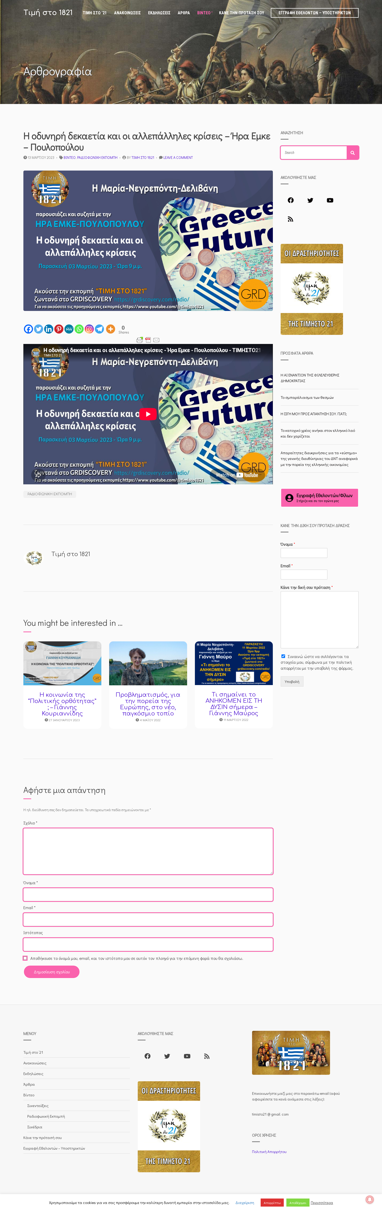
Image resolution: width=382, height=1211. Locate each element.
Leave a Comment (178, 157)
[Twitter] (38, 329)
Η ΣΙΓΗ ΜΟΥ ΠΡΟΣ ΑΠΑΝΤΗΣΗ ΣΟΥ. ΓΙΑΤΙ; (314, 413)
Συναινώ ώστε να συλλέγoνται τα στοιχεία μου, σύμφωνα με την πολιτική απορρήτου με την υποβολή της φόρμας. (317, 662)
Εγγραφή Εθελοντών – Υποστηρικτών (315, 12)
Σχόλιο (30, 822)
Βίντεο (203, 12)
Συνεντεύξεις (38, 1105)
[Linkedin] (48, 329)
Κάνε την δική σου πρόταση (307, 587)
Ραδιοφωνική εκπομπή (50, 494)
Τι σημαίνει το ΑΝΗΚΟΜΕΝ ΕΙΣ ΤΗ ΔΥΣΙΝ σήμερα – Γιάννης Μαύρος (234, 704)
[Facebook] (28, 329)
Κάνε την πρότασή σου (241, 12)
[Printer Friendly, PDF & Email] (148, 340)
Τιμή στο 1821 (48, 13)
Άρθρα (184, 12)
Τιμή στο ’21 (95, 12)
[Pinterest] (58, 329)
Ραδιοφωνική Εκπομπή (97, 157)
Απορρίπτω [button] (272, 1202)
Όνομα (30, 882)
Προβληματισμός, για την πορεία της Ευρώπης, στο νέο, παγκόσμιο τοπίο (148, 704)
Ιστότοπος (33, 932)
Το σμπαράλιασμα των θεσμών (307, 397)
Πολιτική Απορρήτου (269, 1151)
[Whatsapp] (79, 329)
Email (29, 907)
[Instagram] (89, 329)
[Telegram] (99, 329)
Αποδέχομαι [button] (297, 1202)
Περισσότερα (322, 1202)
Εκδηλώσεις (159, 12)
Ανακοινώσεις (127, 12)
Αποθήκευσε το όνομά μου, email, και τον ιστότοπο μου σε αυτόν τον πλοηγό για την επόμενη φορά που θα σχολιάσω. (136, 958)
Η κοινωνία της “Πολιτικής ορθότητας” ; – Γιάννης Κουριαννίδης (62, 704)
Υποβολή (292, 681)
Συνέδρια (34, 1126)
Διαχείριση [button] (244, 1202)
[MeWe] (69, 329)
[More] (110, 329)
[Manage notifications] (370, 1199)
